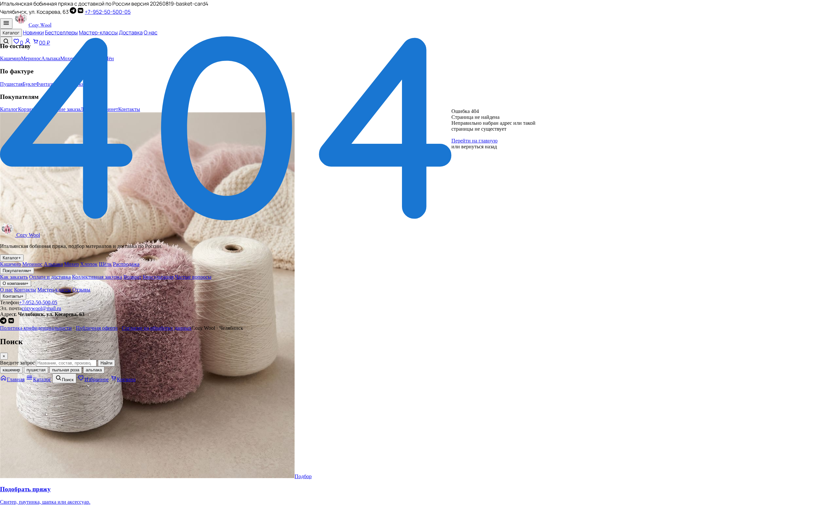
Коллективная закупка (97, 277)
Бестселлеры (61, 32)
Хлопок (89, 264)
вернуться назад (479, 146)
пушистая (36, 369)
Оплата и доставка (50, 277)
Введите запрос (17, 362)
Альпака (53, 264)
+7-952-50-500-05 (108, 11)
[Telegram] (73, 11)
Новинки (33, 32)
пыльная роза (65, 369)
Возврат (132, 277)
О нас (150, 32)
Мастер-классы (98, 32)
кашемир (11, 369)
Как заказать (14, 277)
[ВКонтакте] (80, 11)
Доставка (131, 32)
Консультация (158, 277)
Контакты (25, 289)
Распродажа (126, 264)
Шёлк (105, 264)
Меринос (32, 264)
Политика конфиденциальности (36, 328)
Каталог (11, 33)
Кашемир (10, 264)
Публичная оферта (97, 328)
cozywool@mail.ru (41, 308)
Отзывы (81, 289)
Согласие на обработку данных (156, 328)
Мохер (71, 264)
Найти (106, 363)
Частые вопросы (193, 277)
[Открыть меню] (6, 23)
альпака (94, 369)
